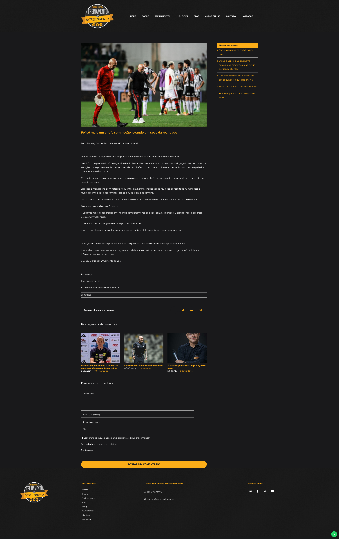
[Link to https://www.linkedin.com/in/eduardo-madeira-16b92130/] (250, 491)
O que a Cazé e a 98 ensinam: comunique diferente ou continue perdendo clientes (237, 65)
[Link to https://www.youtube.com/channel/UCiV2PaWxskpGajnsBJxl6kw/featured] (272, 491)
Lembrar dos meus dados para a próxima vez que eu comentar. (117, 438)
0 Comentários (101, 368)
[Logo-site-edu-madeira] (34, 482)
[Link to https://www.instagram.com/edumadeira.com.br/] (265, 491)
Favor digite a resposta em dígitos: (99, 444)
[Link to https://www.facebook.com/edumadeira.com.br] (258, 491)
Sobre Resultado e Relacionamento (100, 365)
